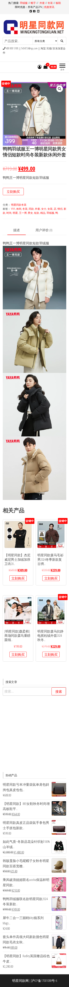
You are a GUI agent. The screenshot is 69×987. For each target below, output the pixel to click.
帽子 (33, 3)
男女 (30, 213)
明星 (15, 213)
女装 (50, 208)
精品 (42, 213)
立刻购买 (13, 191)
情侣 (60, 208)
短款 (36, 213)
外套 (42, 3)
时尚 (9, 213)
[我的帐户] (40, 66)
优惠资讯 (49, 7)
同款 (31, 208)
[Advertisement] (34, 733)
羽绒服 (24, 3)
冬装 (50, 3)
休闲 (18, 208)
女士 (43, 208)
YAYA (13, 208)
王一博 (23, 213)
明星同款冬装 (18, 204)
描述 (16, 230)
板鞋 (58, 3)
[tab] (19, 230)
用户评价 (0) (44, 230)
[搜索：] (34, 691)
